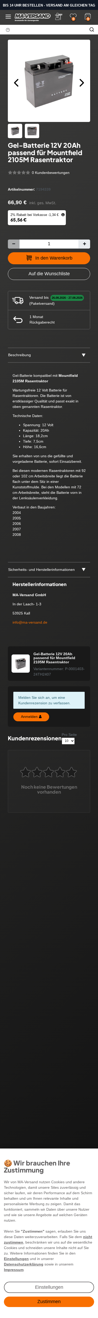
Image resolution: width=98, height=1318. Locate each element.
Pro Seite (69, 735)
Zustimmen (49, 1301)
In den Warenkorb (53, 258)
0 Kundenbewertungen (51, 173)
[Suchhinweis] (7, 29)
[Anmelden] (58, 16)
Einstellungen (49, 1287)
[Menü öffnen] (8, 16)
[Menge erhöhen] (84, 244)
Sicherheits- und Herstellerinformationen (41, 569)
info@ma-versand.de (30, 622)
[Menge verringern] (13, 244)
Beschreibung (19, 355)
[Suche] (91, 29)
